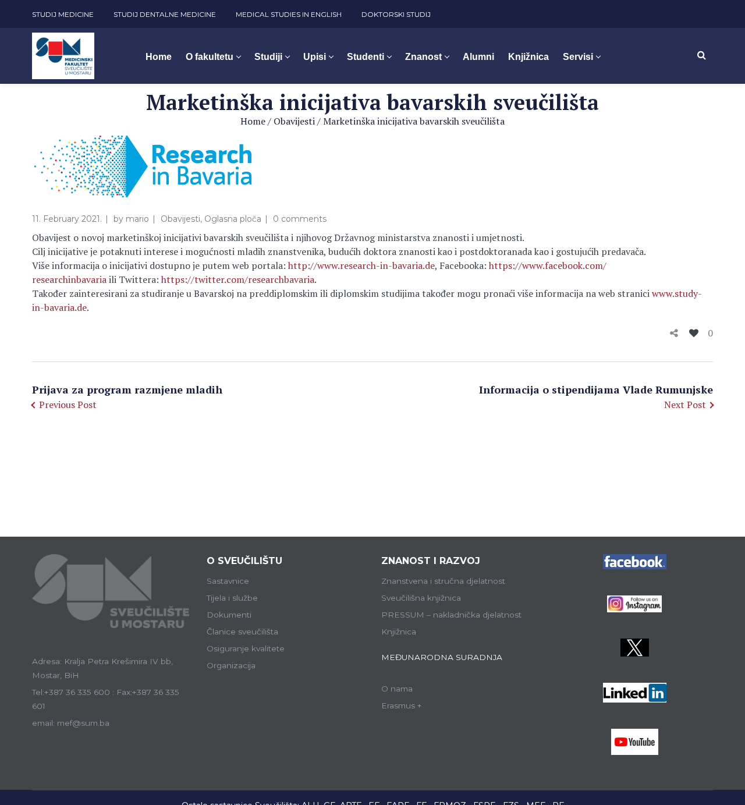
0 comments (300, 219)
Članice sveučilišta (242, 631)
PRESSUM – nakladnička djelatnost (451, 614)
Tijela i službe (232, 597)
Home (252, 121)
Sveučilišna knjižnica (421, 597)
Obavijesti (294, 121)
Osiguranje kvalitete (246, 648)
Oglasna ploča (232, 219)
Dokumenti (229, 614)
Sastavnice (228, 581)
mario (137, 219)
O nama (397, 688)
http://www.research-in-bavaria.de (361, 265)
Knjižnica (398, 631)
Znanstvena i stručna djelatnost (443, 581)
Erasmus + (401, 705)
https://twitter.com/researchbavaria (237, 279)
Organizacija (231, 665)
